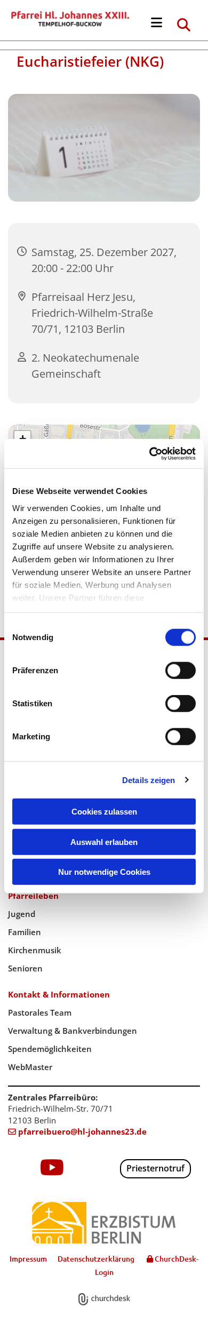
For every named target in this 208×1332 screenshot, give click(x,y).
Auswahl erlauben (104, 841)
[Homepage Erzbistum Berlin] (104, 1222)
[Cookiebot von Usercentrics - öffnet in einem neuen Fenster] (149, 453)
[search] (184, 24)
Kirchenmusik (34, 950)
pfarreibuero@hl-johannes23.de (77, 1131)
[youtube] (52, 1167)
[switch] (180, 670)
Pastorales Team (39, 1012)
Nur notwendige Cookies (104, 871)
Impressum (28, 1259)
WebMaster (30, 1067)
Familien (24, 932)
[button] (156, 23)
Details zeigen (148, 779)
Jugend (21, 913)
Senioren (25, 968)
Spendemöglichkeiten (50, 1048)
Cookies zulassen (104, 811)
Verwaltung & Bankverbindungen (72, 1030)
